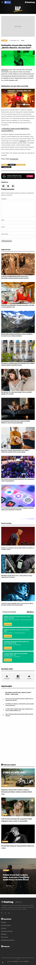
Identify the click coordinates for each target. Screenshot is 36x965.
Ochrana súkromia (6, 931)
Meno (3, 220)
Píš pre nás (4, 937)
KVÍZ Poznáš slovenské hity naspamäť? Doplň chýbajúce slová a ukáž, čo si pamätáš (16, 820)
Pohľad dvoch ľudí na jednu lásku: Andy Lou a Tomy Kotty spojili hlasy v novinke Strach (16, 877)
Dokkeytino (4, 69)
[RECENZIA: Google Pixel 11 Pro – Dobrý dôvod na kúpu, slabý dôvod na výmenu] (18, 564)
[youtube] (5, 913)
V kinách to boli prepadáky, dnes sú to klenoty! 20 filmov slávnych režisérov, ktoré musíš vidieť (17, 604)
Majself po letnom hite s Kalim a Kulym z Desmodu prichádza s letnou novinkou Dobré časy (16, 792)
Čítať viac (8, 885)
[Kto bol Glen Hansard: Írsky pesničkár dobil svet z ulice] (18, 834)
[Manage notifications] (2, 962)
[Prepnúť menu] (2, 2)
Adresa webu (4, 234)
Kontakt (3, 922)
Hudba (4, 40)
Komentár (4, 198)
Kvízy (5, 814)
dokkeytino (12, 164)
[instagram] (8, 913)
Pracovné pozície (9, 612)
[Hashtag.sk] (30, 2)
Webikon (26, 961)
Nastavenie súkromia (7, 940)
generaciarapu (21, 164)
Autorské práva (6, 925)
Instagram (7, 678)
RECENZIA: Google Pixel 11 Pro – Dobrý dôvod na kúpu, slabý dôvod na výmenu (16, 576)
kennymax (15, 961)
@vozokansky (14, 159)
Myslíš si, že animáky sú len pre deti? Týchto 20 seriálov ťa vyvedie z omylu (17, 548)
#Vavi (22, 40)
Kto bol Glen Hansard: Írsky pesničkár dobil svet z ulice (17, 847)
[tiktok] (12, 913)
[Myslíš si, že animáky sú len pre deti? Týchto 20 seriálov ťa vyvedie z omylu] (18, 536)
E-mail (3, 227)
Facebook (18, 678)
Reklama (4, 934)
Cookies (3, 928)
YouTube (29, 678)
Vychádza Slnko (6, 167)
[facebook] (2, 913)
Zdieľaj (8, 2)
